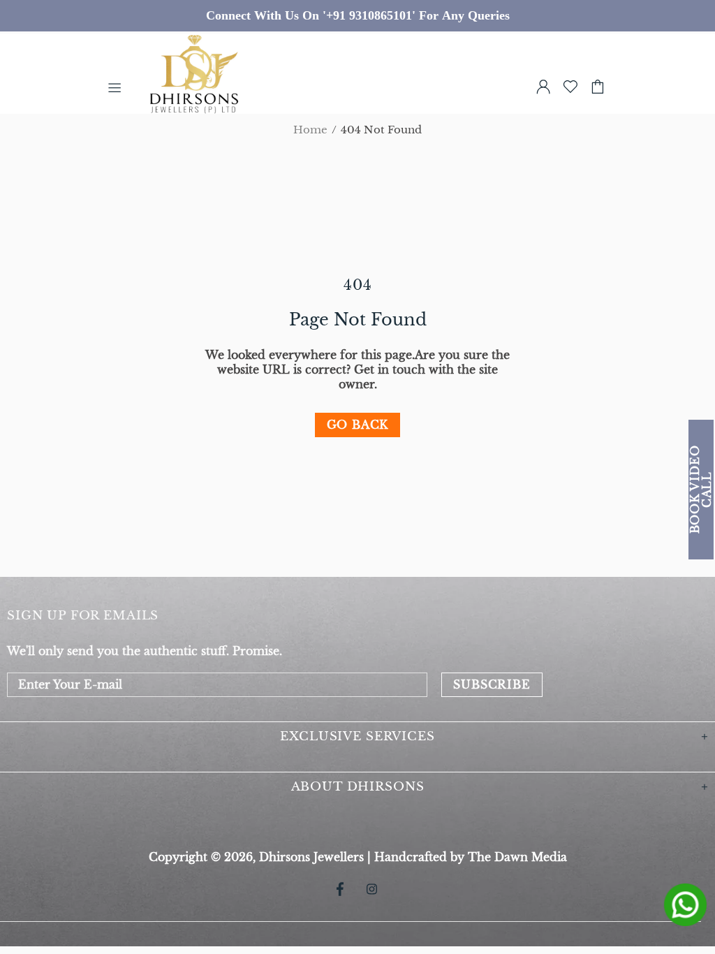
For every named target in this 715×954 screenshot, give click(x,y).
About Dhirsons (358, 786)
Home (310, 129)
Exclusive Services (357, 736)
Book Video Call (701, 490)
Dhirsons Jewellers (213, 87)
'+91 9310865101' (369, 15)
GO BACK (358, 425)
